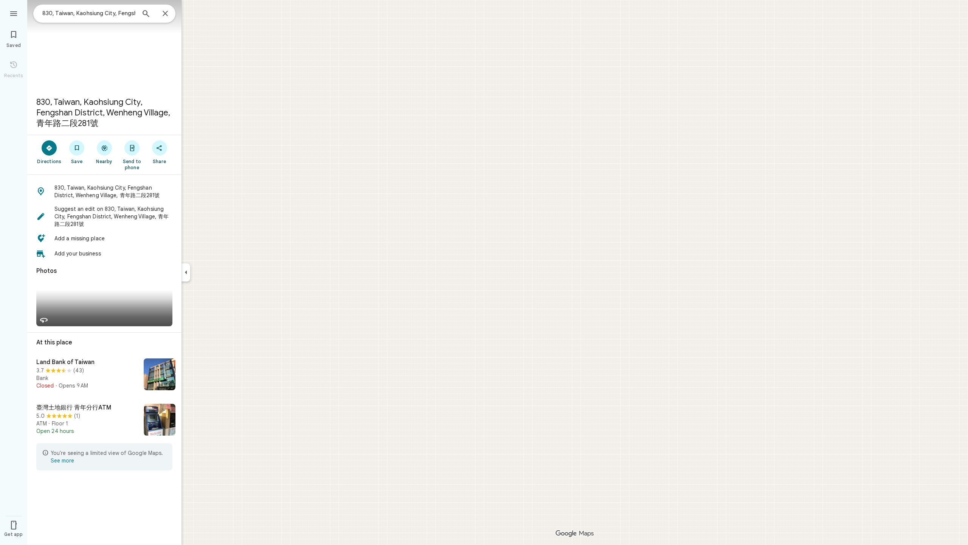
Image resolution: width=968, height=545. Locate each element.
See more (62, 460)
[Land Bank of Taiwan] (104, 375)
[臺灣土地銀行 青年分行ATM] (104, 420)
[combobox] (88, 13)
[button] (104, 191)
